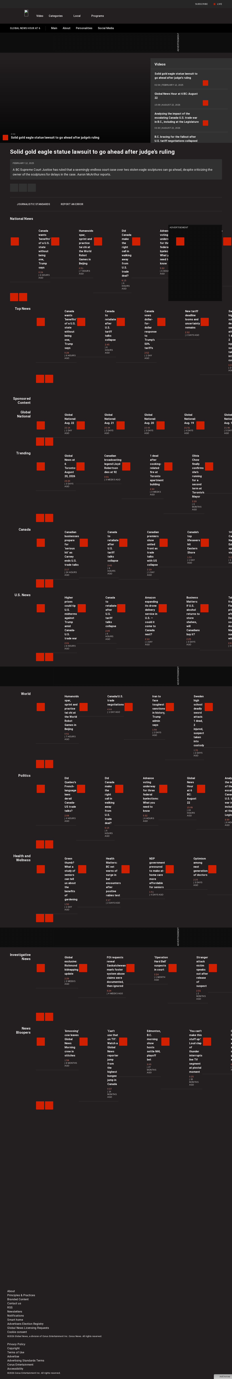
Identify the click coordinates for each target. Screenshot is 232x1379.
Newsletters (14, 1311)
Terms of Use (15, 1352)
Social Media (106, 28)
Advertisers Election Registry (25, 1323)
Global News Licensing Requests (28, 1328)
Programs (97, 16)
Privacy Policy (16, 1344)
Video (39, 16)
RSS (10, 1307)
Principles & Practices (21, 1295)
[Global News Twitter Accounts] (85, 1260)
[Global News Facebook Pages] (33, 1260)
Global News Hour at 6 (25, 29)
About (66, 28)
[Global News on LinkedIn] (33, 1287)
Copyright (13, 1348)
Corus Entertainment (20, 1364)
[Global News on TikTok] (85, 1287)
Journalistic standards (33, 204)
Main (54, 28)
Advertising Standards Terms (25, 1360)
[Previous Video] (14, 297)
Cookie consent (17, 1332)
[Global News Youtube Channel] (137, 1260)
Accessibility (15, 1368)
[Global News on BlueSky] (188, 1287)
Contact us (14, 1303)
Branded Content (18, 1299)
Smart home (15, 1319)
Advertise (13, 1356)
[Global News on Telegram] (137, 1287)
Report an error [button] (72, 204)
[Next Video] (23, 297)
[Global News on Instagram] (188, 1260)
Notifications (15, 1315)
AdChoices (225, 1376)
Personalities (84, 28)
